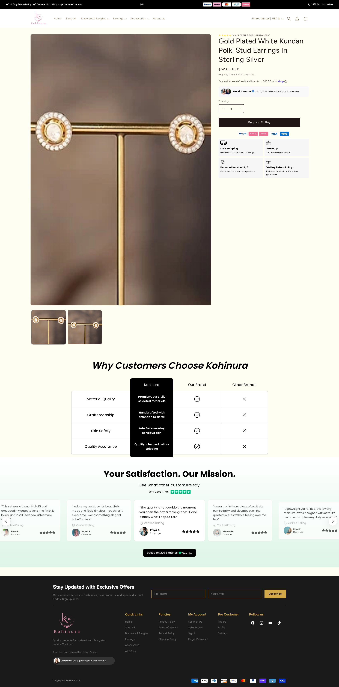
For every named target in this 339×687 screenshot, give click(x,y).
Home (128, 621)
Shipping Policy (167, 639)
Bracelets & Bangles (136, 633)
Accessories (132, 644)
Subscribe (275, 594)
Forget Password (198, 639)
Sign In (192, 633)
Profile (221, 627)
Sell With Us (195, 621)
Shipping (223, 74)
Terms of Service (168, 627)
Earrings (130, 639)
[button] (95, 19)
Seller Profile (195, 627)
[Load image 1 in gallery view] (48, 327)
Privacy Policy (167, 621)
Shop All (130, 627)
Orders (222, 621)
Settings (223, 633)
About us (130, 650)
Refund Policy (166, 633)
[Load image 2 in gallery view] (85, 327)
